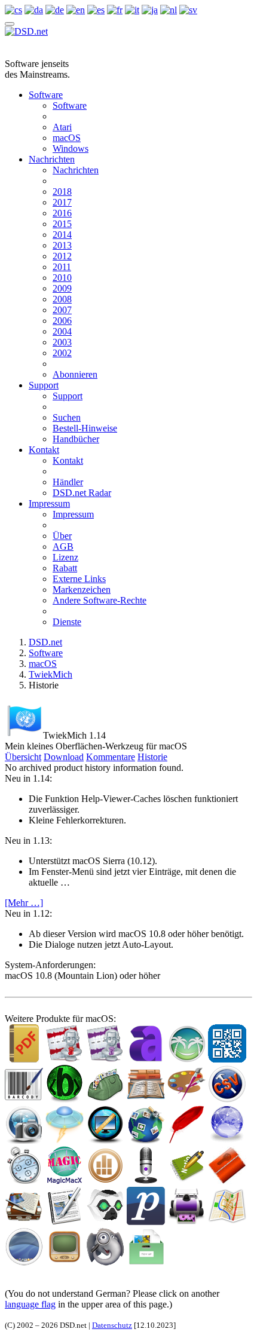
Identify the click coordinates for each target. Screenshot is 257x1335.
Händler (68, 482)
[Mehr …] (24, 903)
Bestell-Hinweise (85, 428)
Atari (62, 127)
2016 (62, 213)
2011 (62, 267)
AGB (63, 546)
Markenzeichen (82, 589)
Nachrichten (52, 159)
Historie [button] (152, 757)
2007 (62, 310)
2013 (62, 245)
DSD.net (45, 642)
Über (62, 536)
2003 (62, 342)
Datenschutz (112, 1325)
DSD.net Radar (82, 493)
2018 (62, 191)
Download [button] (64, 757)
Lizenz (65, 557)
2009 (62, 288)
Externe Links (79, 579)
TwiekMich (50, 674)
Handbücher (76, 439)
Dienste (67, 622)
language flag (30, 1304)
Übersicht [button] (23, 757)
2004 (62, 331)
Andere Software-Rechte (99, 600)
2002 (62, 353)
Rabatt (65, 568)
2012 (62, 256)
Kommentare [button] (110, 757)
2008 (62, 299)
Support (44, 385)
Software (46, 95)
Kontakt (44, 450)
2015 (62, 224)
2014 (62, 234)
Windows (70, 148)
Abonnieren (75, 374)
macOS (67, 138)
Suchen (67, 417)
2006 (62, 321)
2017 (62, 202)
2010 (62, 277)
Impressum (49, 503)
